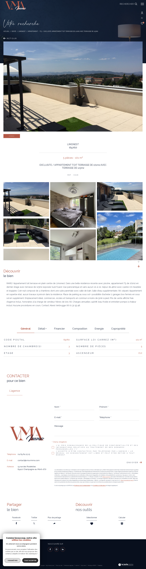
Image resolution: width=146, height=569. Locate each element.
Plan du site (59, 565)
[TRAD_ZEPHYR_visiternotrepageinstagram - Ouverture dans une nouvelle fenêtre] (56, 549)
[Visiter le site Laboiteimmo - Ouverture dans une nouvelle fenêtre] (126, 565)
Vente (14, 31)
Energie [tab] (99, 328)
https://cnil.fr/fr (107, 476)
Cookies (100, 565)
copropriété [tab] (118, 328)
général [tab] (26, 328)
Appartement (33, 31)
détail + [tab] (42, 328)
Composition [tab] (79, 328)
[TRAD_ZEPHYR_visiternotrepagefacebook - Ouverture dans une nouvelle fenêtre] (50, 549)
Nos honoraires (50, 565)
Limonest (22, 31)
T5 (41, 31)
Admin (77, 565)
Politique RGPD (92, 565)
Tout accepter (30, 560)
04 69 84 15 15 (24, 454)
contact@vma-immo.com (29, 460)
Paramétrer (12, 560)
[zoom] (26, 216)
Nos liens (83, 565)
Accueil (6, 31)
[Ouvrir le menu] (142, 4)
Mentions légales (69, 565)
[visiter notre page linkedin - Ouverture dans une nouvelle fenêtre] (62, 549)
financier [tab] (59, 328)
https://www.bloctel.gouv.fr (127, 480)
